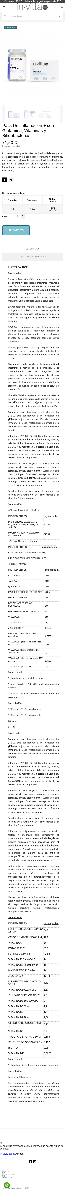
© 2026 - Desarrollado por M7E (15, 1188)
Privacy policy (7, 1153)
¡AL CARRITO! (16, 230)
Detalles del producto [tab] (33, 256)
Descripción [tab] (32, 249)
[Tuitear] (11, 179)
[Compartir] (4, 179)
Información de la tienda (32, 1166)
